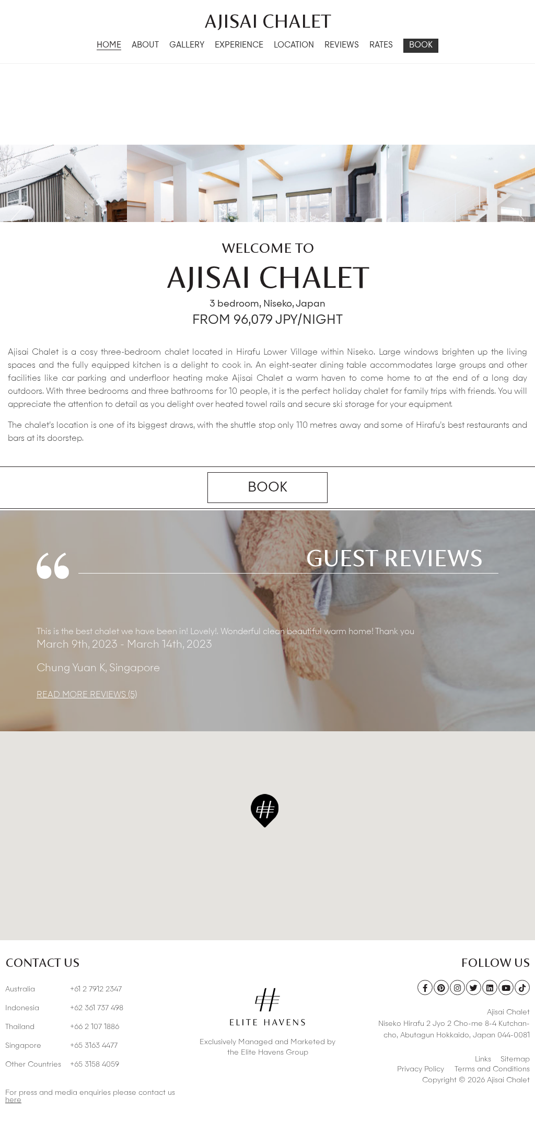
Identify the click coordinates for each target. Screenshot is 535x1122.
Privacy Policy (420, 1069)
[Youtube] (506, 987)
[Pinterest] (441, 987)
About (145, 46)
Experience (239, 46)
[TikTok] (522, 987)
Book (421, 46)
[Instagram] (457, 987)
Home (109, 46)
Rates (381, 46)
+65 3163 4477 (61, 1045)
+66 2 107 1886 (62, 1027)
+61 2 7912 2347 (63, 989)
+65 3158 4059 (62, 1064)
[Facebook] (425, 987)
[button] (265, 811)
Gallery (186, 46)
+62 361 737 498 (64, 1008)
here (13, 1100)
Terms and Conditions (492, 1069)
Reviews (341, 46)
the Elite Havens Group (267, 1052)
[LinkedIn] (489, 987)
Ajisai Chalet (267, 20)
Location (294, 46)
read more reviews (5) (87, 695)
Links (483, 1059)
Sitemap (515, 1059)
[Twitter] (473, 987)
